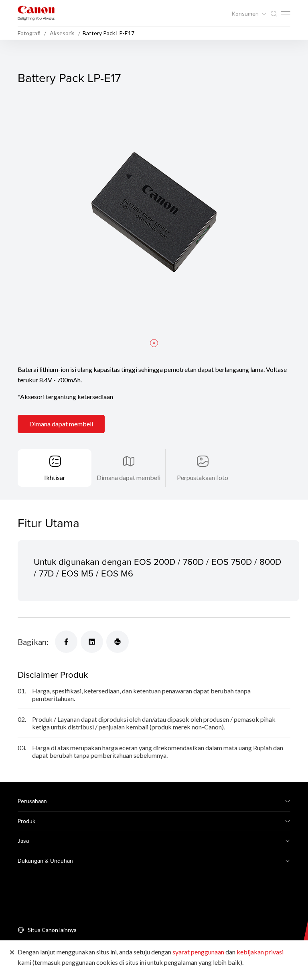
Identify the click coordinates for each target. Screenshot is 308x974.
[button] (154, 343)
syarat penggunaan (198, 952)
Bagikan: (33, 642)
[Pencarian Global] (273, 13)
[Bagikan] (66, 642)
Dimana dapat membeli (61, 424)
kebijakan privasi (260, 952)
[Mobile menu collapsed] (285, 12)
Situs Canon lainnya (52, 929)
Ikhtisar (54, 477)
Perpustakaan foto (202, 477)
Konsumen (245, 13)
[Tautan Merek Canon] (36, 13)
